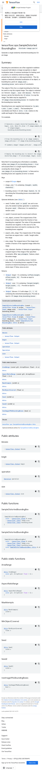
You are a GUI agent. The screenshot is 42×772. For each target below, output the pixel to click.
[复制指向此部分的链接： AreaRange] (14, 565)
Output (9, 275)
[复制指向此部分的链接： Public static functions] (28, 559)
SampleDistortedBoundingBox (13, 305)
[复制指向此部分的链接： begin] (9, 457)
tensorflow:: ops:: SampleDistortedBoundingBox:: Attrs (19, 424)
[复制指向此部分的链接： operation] (13, 472)
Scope (14, 181)
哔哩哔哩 (4, 730)
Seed (4, 397)
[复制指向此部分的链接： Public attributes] (21, 436)
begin (4, 340)
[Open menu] (3, 2)
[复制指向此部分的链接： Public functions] (21, 503)
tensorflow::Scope (9, 307)
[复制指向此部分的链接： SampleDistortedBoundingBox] (31, 509)
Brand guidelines (7, 748)
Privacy (9, 758)
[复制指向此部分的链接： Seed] (9, 640)
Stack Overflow (6, 745)
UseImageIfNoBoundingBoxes (13, 411)
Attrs (20, 200)
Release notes (6, 742)
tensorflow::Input (25, 309)
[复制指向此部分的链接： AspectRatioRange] (21, 584)
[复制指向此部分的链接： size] (7, 487)
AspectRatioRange (9, 374)
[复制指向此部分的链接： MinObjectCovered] (21, 621)
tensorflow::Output (12, 336)
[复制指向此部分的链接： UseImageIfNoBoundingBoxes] (31, 678)
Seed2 (4, 404)
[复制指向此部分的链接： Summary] (14, 63)
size (4, 354)
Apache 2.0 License (17, 702)
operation (6, 347)
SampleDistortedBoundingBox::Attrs (17, 322)
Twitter (4, 727)
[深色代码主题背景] (35, 121)
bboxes (4, 333)
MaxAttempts (7, 383)
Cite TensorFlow (6, 751)
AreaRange (6, 367)
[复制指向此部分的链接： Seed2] (10, 659)
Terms (4, 758)
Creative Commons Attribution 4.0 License (15, 700)
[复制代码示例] (38, 121)
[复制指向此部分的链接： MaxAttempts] (16, 603)
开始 (21, 27)
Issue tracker (5, 739)
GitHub (4, 724)
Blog (3, 721)
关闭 (21, 22)
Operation (6, 350)
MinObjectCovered (9, 390)
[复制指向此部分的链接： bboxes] (11, 442)
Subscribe (32, 763)
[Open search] (34, 2)
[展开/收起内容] (4, 41)
